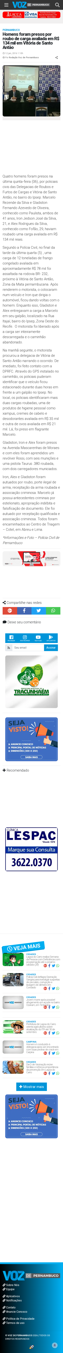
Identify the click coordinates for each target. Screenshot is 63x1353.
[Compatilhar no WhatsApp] (53, 611)
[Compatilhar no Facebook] (24, 611)
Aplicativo (51, 641)
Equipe (10, 1289)
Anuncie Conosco (16, 1311)
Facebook (11, 641)
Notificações (13, 1300)
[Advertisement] (31, 148)
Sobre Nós (12, 1285)
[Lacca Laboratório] (31, 14)
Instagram (25, 641)
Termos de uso (14, 1323)
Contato (10, 1307)
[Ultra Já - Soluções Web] (31, 1347)
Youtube (38, 641)
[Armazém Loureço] (31, 558)
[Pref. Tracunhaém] (31, 681)
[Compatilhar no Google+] (10, 611)
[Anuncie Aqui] (31, 739)
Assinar (51, 647)
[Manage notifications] (55, 1345)
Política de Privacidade (19, 1318)
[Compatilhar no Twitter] (38, 611)
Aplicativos (12, 1296)
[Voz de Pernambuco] (31, 4)
